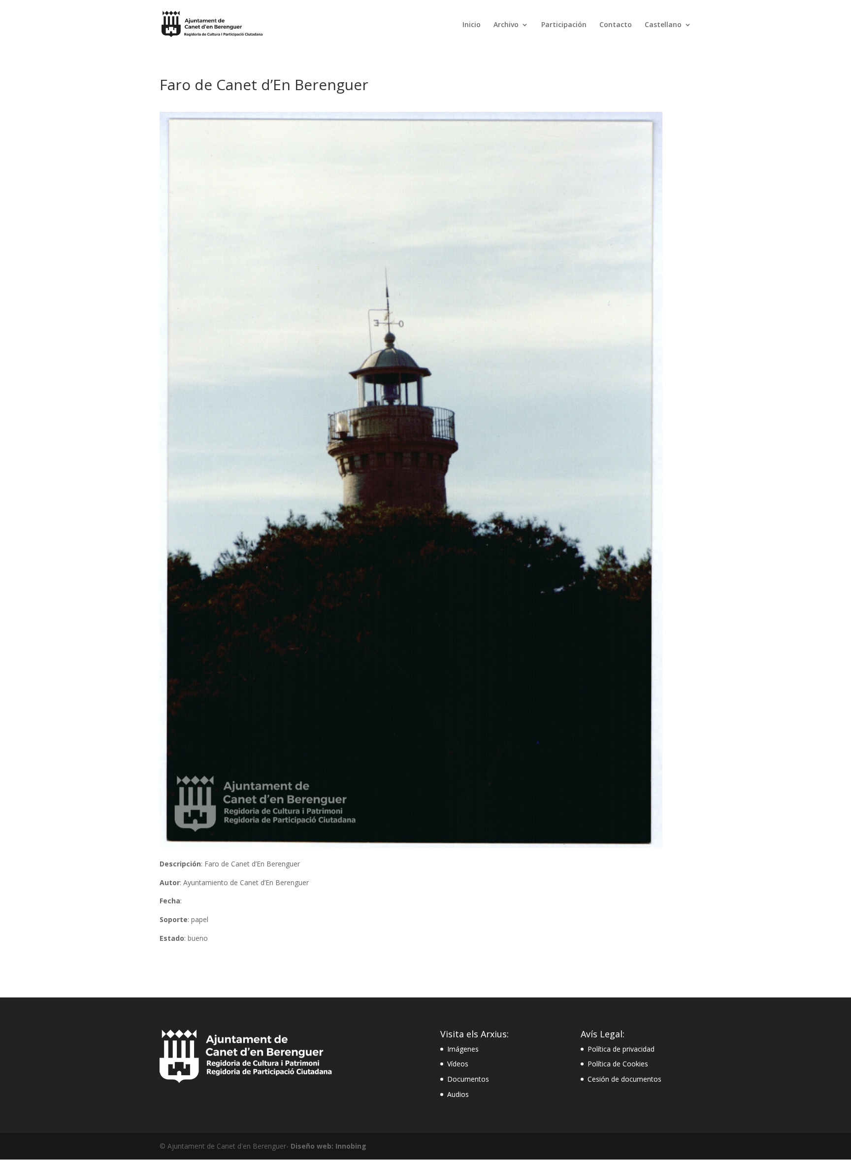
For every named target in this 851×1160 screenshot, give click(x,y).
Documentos (468, 1079)
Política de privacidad (621, 1049)
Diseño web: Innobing (328, 1146)
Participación (564, 25)
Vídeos (457, 1063)
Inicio (471, 25)
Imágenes (463, 1049)
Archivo (506, 25)
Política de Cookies (618, 1063)
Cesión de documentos (624, 1079)
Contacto (615, 25)
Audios (458, 1094)
